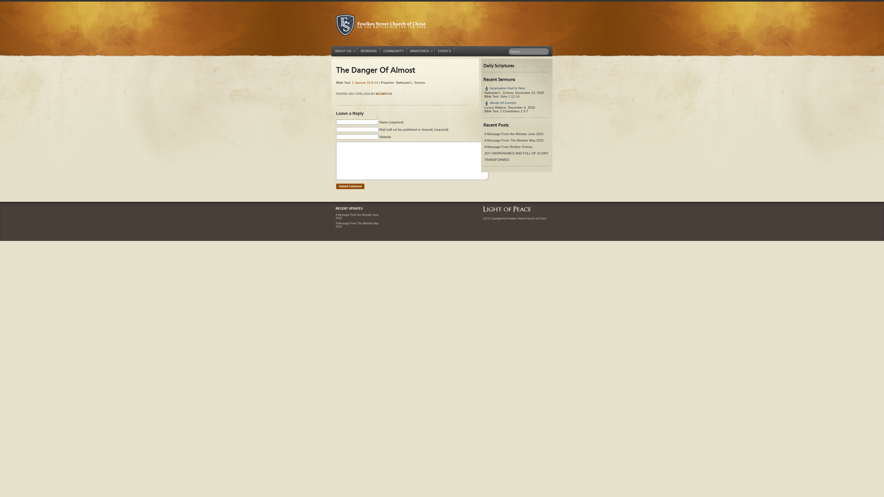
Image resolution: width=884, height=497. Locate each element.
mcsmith (382, 93)
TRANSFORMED (496, 160)
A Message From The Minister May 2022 (514, 140)
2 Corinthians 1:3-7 (514, 111)
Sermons (369, 51)
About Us (341, 52)
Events (444, 51)
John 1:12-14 (510, 96)
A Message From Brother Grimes (508, 147)
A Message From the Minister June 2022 (514, 134)
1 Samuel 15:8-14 (365, 82)
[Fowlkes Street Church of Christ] (381, 25)
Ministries (418, 52)
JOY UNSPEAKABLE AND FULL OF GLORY (516, 153)
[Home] (507, 209)
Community (394, 51)
